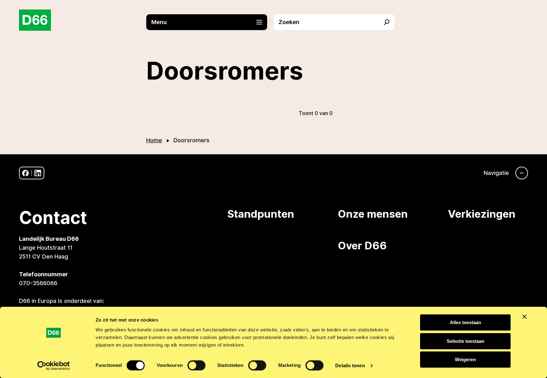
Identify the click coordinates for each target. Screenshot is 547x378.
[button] (210, 22)
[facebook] (25, 173)
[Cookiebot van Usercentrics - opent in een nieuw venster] (53, 365)
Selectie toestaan (465, 341)
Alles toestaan (465, 322)
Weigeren (465, 359)
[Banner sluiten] (524, 316)
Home (154, 140)
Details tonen (350, 365)
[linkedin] (38, 173)
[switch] (196, 365)
